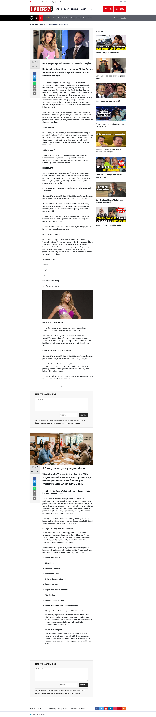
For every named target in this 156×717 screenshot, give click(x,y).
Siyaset (83, 9)
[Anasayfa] (31, 2)
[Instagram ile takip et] (115, 708)
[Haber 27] (41, 9)
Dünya (66, 9)
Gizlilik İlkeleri (73, 708)
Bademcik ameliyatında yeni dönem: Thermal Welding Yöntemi (72, 18)
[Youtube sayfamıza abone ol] (106, 708)
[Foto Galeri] (125, 2)
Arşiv (53, 2)
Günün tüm (120, 18)
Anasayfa (52, 708)
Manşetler (36, 2)
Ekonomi (74, 9)
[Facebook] (34, 73)
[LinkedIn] (34, 79)
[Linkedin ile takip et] (110, 708)
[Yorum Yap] (34, 93)
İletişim (65, 708)
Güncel (59, 9)
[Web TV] (121, 2)
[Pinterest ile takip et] (119, 708)
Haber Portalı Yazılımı (39, 714)
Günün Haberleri (45, 2)
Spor (89, 9)
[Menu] (105, 9)
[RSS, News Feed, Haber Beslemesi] (124, 708)
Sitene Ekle (60, 2)
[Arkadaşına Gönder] (34, 86)
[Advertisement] (19, 53)
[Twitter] (34, 76)
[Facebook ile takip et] (97, 708)
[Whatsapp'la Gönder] (34, 83)
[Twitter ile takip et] (101, 708)
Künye (58, 708)
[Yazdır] (34, 89)
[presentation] (36, 18)
